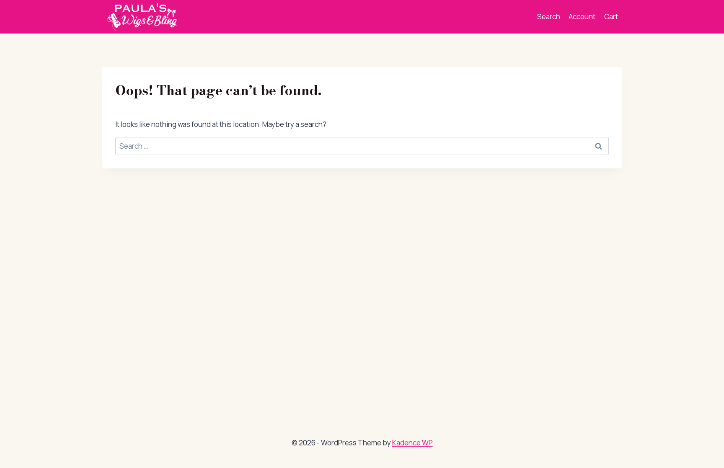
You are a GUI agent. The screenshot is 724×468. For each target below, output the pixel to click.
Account (582, 16)
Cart (611, 16)
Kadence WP (412, 442)
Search (548, 16)
